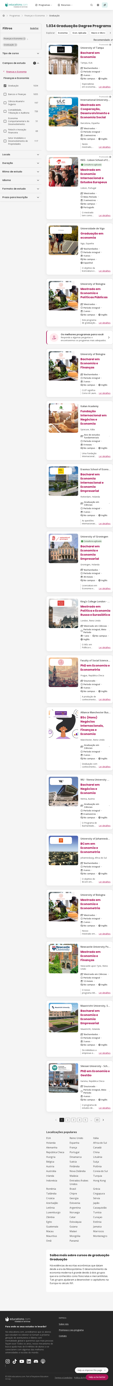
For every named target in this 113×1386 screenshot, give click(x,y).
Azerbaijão (52, 1203)
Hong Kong (99, 1180)
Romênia (51, 1188)
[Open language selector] (98, 5)
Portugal (74, 1152)
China (96, 1152)
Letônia (50, 1207)
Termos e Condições (63, 1377)
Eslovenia (75, 1203)
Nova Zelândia (77, 1171)
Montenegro (100, 1236)
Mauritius (51, 1236)
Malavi (73, 1231)
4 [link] (79, 1119)
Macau (50, 1231)
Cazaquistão (100, 1207)
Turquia (97, 1175)
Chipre (73, 1193)
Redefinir (34, 28)
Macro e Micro (98, 32)
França (73, 1147)
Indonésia (51, 1180)
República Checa (55, 1152)
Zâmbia (50, 1217)
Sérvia (96, 1198)
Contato (63, 1336)
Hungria (50, 1157)
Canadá (97, 1147)
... (91, 1120)
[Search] (91, 5)
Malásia (74, 1175)
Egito (49, 1221)
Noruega (75, 1212)
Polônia (97, 1166)
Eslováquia (75, 1221)
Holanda (50, 1142)
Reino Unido (76, 1138)
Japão (96, 1203)
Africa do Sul (100, 1142)
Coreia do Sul (100, 1171)
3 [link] (73, 1119)
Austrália (51, 1171)
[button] (14, 38)
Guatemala (52, 1226)
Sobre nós (64, 1324)
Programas (44, 5)
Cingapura (99, 1193)
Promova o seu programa (71, 1330)
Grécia (96, 1188)
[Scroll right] (110, 33)
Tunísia (97, 1212)
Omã (48, 1240)
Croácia (50, 1198)
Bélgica (50, 1161)
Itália (96, 1138)
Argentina (75, 1207)
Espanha (74, 1142)
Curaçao (97, 1217)
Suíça (96, 1161)
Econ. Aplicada (79, 32)
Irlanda (50, 1175)
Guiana (73, 1226)
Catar (73, 1217)
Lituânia (97, 1157)
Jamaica (97, 1226)
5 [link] (85, 1119)
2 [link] (67, 1119)
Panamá (74, 1240)
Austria (50, 1166)
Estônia (97, 1221)
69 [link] (97, 1119)
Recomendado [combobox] (102, 39)
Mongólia (75, 1236)
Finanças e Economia (16, 71)
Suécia (73, 1161)
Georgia (74, 1198)
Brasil (73, 1188)
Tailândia (51, 1193)
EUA (48, 1138)
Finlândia (74, 1166)
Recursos (65, 5)
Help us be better (97, 1377)
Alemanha (51, 1147)
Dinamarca (76, 1157)
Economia (63, 32)
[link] (54, 15)
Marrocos (98, 1231)
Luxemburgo (53, 1212)
